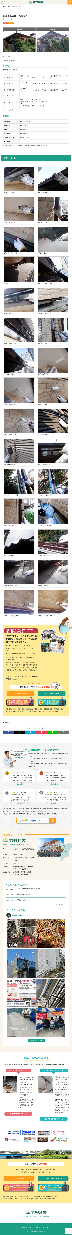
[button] (8, 732)
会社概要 (24, 1228)
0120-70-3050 (21, 693)
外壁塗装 (11, 23)
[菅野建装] (35, 2)
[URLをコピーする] (63, 732)
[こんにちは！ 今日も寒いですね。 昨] (50, 963)
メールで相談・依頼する (53, 694)
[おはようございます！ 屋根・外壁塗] (21, 993)
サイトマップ (46, 1228)
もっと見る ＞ (61, 904)
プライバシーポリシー (35, 1228)
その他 (5, 23)
